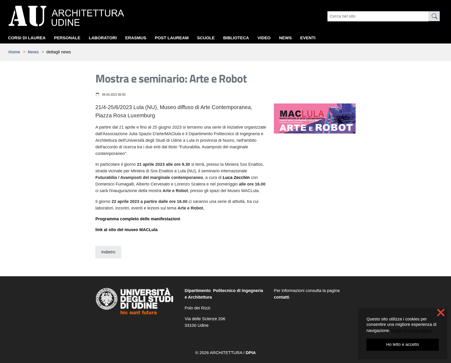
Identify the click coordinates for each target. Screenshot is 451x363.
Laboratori (103, 38)
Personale (67, 38)
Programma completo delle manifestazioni (137, 219)
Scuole (206, 38)
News (285, 38)
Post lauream (172, 38)
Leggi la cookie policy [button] (411, 330)
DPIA (251, 352)
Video (264, 38)
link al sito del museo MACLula (126, 229)
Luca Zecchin (236, 177)
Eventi (307, 38)
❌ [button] (441, 312)
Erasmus (135, 38)
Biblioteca (236, 38)
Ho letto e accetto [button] (402, 344)
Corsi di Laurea (27, 38)
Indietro (108, 252)
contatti (281, 297)
